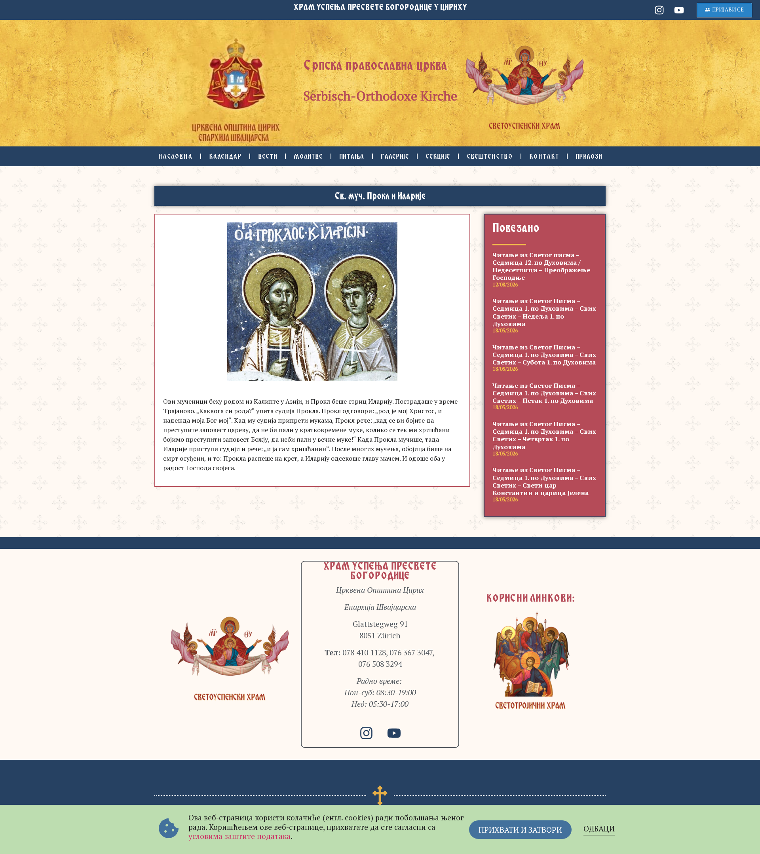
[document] (380, 427)
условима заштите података (239, 836)
